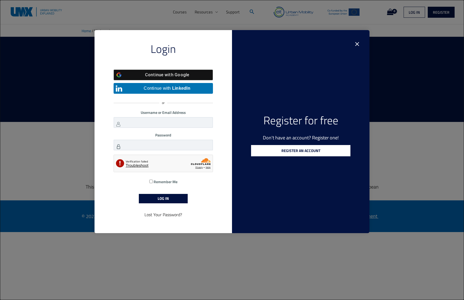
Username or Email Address (163, 112)
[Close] (357, 44)
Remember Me (165, 182)
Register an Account (300, 150)
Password (163, 135)
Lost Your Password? (163, 214)
